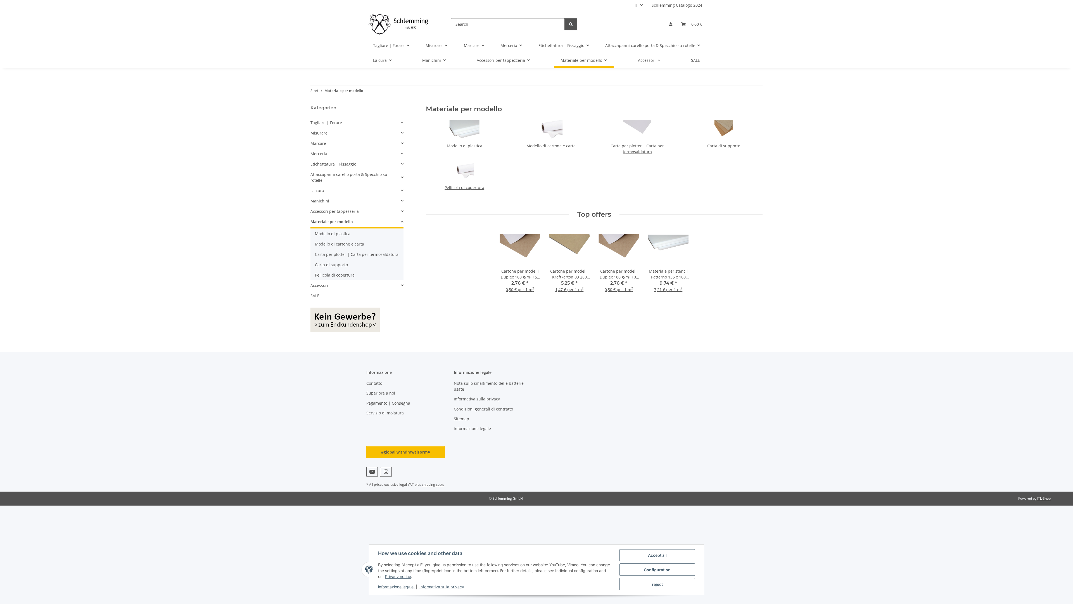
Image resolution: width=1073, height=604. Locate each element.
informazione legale (396, 586)
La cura (317, 190)
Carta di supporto (723, 145)
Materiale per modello (331, 221)
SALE (314, 295)
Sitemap (461, 418)
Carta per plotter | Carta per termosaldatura (356, 254)
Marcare (318, 143)
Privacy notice (398, 576)
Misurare (318, 133)
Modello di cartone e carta (551, 145)
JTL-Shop (1044, 498)
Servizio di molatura (385, 413)
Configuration (657, 569)
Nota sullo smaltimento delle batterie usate (489, 386)
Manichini (319, 201)
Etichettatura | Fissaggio (333, 164)
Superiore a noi (380, 393)
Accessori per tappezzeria (334, 211)
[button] (670, 24)
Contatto (374, 383)
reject (657, 584)
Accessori (319, 285)
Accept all (657, 555)
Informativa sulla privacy (441, 586)
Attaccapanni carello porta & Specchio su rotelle (348, 177)
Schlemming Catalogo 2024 (677, 5)
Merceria (318, 153)
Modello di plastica (464, 145)
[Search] (570, 24)
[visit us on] (372, 472)
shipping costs (433, 484)
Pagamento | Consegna (388, 403)
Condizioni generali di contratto (483, 409)
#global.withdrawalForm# (405, 452)
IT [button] (636, 5)
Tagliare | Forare (326, 122)
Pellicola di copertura (464, 187)
